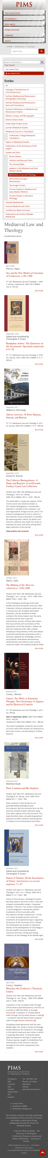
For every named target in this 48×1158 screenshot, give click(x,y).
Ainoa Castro (25, 1145)
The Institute (12, 13)
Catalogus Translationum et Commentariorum (17, 90)
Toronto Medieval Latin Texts (18, 206)
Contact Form (18, 1103)
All (7, 85)
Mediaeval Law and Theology (23, 175)
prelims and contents (20, 531)
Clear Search (9, 65)
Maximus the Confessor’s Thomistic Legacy (24, 990)
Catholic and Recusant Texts (20, 160)
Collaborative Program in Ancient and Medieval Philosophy (26, 1137)
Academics (10, 19)
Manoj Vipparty (28, 1148)
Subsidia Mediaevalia (14, 202)
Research (10, 25)
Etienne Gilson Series (14, 119)
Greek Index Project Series (17, 123)
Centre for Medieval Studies (24, 1131)
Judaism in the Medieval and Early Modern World (23, 169)
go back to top (42, 1152)
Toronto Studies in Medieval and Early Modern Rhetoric (22, 190)
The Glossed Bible (16, 164)
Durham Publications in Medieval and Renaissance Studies (21, 110)
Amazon (9, 1012)
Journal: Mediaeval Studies (17, 127)
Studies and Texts (13, 152)
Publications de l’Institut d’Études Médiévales (19, 215)
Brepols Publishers (26, 1020)
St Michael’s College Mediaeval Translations (22, 136)
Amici (8, 41)
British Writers (15, 156)
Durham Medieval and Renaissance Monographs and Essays (20, 97)
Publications (12, 30)
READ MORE (39, 291)
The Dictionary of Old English (28, 1132)
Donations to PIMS (20, 1106)
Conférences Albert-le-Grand (18, 210)
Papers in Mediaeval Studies (17, 142)
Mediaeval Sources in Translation (19, 131)
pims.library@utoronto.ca (31, 1089)
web (40, 1015)
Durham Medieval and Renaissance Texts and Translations (20, 103)
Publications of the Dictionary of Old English (21, 147)
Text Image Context (17, 185)
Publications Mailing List (22, 1108)
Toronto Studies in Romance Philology (21, 197)
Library (9, 36)
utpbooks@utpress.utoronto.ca (30, 1007)
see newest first (12, 69)
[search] (42, 62)
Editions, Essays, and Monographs (20, 115)
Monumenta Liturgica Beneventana (18, 180)
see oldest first (14, 73)
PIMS (24, 5)
